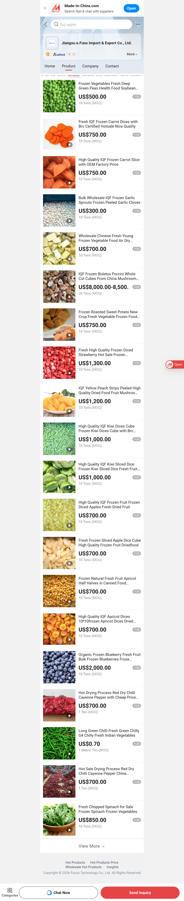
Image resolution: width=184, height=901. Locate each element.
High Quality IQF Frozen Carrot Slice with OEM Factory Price (109, 162)
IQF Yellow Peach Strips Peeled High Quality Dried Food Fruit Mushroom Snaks (110, 392)
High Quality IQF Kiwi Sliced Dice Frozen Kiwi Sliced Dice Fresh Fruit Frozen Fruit (108, 468)
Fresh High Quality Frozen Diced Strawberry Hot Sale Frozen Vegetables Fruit (106, 354)
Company (90, 66)
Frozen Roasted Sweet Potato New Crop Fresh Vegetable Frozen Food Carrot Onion (108, 316)
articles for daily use (111, 75)
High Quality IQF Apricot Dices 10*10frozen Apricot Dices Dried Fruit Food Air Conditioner (106, 621)
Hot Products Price (104, 862)
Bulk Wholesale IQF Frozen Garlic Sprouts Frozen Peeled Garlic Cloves (109, 200)
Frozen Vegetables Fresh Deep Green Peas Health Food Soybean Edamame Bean (107, 88)
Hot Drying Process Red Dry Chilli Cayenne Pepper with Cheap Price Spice (107, 697)
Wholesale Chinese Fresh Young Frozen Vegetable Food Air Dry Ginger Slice (106, 240)
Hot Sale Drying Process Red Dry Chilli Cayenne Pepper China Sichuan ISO (106, 773)
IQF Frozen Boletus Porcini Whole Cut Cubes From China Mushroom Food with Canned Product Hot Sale (109, 278)
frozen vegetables (74, 75)
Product (68, 66)
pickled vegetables (88, 75)
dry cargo (99, 75)
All (42, 75)
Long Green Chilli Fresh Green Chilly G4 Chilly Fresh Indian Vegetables (109, 733)
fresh (47, 75)
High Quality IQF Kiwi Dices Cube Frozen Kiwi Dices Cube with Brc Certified (106, 430)
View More (90, 846)
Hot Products (75, 862)
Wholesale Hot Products (83, 867)
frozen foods (61, 75)
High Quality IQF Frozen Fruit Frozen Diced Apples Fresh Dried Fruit (109, 504)
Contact (112, 66)
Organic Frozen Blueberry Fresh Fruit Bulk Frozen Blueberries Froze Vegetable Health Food (110, 659)
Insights (113, 867)
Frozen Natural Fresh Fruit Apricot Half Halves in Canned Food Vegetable (107, 583)
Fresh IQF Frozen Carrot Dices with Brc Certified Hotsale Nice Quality (108, 124)
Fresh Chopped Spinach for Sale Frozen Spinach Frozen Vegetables (108, 809)
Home (50, 66)
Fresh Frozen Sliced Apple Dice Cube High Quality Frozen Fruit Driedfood (110, 542)
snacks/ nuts (124, 75)
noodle (53, 75)
